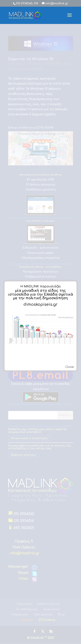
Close (69, 366)
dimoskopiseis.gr (40, 304)
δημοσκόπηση (55, 298)
